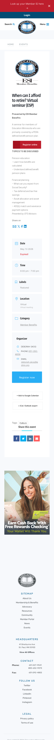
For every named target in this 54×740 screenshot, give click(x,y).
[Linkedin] (30, 438)
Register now (27, 377)
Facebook (27, 689)
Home (11, 44)
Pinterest (27, 698)
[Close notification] (49, 6)
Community (27, 615)
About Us (27, 598)
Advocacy (27, 606)
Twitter (27, 685)
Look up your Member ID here (27, 3)
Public (23, 423)
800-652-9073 (35, 668)
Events (23, 44)
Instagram (27, 702)
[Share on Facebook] (17, 438)
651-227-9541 (35, 665)
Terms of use (27, 723)
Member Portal (27, 619)
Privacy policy (27, 718)
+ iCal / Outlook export (27, 406)
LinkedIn (27, 694)
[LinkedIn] (25, 226)
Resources (27, 611)
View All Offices (27, 652)
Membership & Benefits (27, 602)
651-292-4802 (35, 672)
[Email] (14, 226)
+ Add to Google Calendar (28, 395)
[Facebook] (22, 226)
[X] (19, 226)
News (27, 623)
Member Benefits (28, 324)
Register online (30, 144)
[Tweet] (23, 438)
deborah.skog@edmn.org (29, 363)
